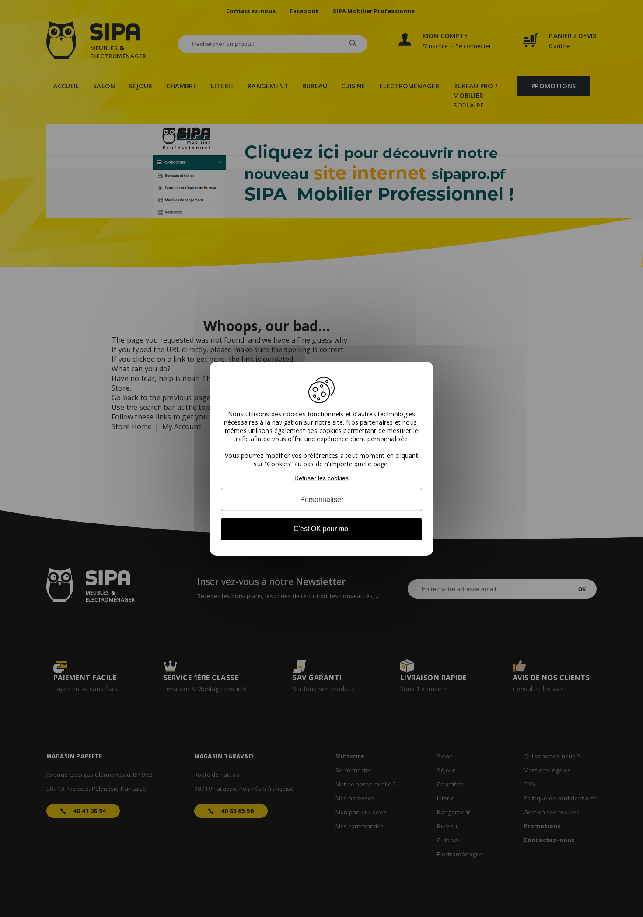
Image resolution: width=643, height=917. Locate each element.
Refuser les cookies (321, 477)
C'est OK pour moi (322, 529)
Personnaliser (321, 499)
